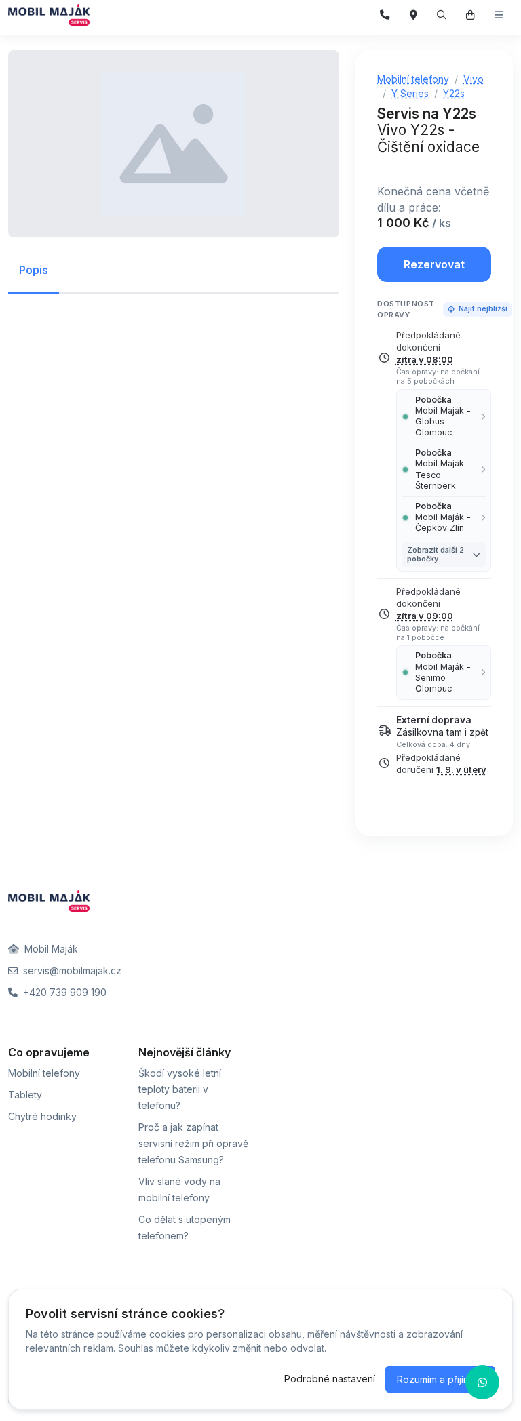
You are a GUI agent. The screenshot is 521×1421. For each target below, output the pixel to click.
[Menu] (499, 15)
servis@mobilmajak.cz (70, 970)
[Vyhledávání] (442, 15)
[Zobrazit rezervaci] (470, 15)
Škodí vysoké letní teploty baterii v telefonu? (179, 1089)
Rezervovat (434, 264)
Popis (33, 270)
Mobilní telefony (44, 1073)
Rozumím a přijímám (440, 1379)
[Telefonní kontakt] (385, 15)
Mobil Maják (50, 949)
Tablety (25, 1094)
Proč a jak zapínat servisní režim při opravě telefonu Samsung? (193, 1143)
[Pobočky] (413, 15)
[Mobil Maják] (49, 15)
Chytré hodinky (42, 1116)
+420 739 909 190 (63, 992)
